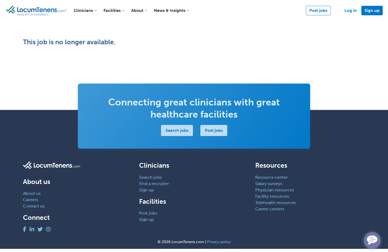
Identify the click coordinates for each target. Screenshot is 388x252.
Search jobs (176, 130)
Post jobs (318, 10)
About (137, 10)
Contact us (34, 206)
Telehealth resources (275, 202)
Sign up (372, 10)
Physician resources (274, 189)
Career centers (269, 208)
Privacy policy (219, 242)
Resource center (271, 177)
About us (32, 193)
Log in (350, 10)
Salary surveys (268, 183)
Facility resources (272, 196)
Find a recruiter (154, 183)
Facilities (112, 10)
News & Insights (169, 10)
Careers (30, 199)
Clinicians (83, 10)
